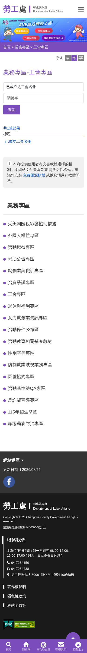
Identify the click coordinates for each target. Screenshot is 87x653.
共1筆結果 (11, 128)
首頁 (7, 47)
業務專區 (22, 47)
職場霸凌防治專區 (25, 423)
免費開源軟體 (34, 175)
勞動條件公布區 (23, 329)
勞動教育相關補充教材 (30, 341)
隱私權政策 (16, 596)
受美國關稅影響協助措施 (32, 223)
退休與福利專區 (23, 306)
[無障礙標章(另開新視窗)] (24, 624)
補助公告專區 (21, 258)
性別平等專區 (21, 353)
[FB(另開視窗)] (9, 482)
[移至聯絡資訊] (61, 646)
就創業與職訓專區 (25, 270)
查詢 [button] (11, 110)
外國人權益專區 (23, 235)
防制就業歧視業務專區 (30, 364)
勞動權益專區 (21, 247)
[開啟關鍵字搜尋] (8, 646)
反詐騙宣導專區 (23, 400)
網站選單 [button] (12, 460)
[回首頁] (26, 646)
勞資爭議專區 (21, 282)
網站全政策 (16, 605)
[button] (81, 9)
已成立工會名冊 (18, 141)
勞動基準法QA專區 (26, 388)
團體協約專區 (21, 376)
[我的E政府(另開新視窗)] (8, 624)
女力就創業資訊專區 (28, 317)
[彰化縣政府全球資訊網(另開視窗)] (43, 646)
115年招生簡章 (22, 412)
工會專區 (40, 47)
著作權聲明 (16, 587)
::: (5, 205)
